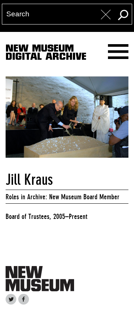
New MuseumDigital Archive (46, 54)
